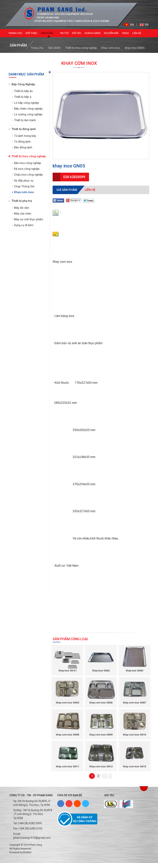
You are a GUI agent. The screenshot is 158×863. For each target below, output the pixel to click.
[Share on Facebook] (58, 200)
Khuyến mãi (111, 33)
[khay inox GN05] (64, 14)
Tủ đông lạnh (22, 141)
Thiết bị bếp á (22, 97)
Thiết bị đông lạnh (24, 129)
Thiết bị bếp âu (23, 91)
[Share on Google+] (74, 200)
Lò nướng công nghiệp (28, 114)
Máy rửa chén (22, 213)
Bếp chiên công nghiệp (28, 108)
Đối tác (76, 33)
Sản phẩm (47, 33)
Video (125, 33)
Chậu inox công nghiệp (28, 174)
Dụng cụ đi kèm (24, 225)
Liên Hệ (136, 33)
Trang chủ (15, 33)
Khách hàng (93, 33)
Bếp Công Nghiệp (23, 84)
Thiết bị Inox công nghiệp (81, 48)
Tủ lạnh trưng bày (25, 136)
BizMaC (27, 852)
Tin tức (64, 33)
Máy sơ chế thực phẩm (28, 219)
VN (132, 24)
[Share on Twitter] (89, 200)
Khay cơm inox (110, 48)
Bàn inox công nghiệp (27, 163)
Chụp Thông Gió (24, 186)
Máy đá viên (21, 208)
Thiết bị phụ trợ (22, 201)
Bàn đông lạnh (23, 147)
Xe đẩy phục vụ (23, 180)
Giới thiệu (31, 33)
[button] (143, 788)
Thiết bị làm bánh (25, 120)
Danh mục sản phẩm (26, 74)
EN (146, 24)
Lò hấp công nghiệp (26, 103)
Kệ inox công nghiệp (27, 169)
